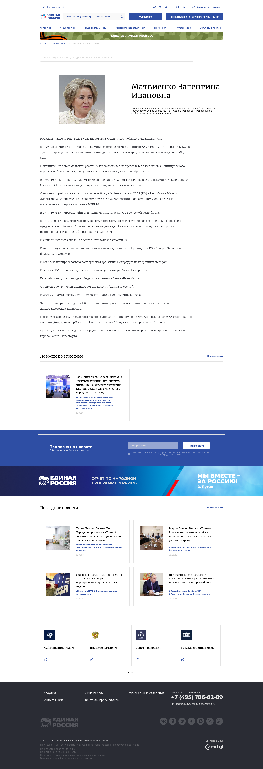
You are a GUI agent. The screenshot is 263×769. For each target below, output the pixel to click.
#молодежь (175, 550)
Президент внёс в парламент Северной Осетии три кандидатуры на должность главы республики (192, 578)
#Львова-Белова (177, 547)
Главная (44, 43)
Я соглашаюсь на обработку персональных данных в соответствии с (170, 453)
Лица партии (67, 28)
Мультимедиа (183, 28)
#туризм (185, 550)
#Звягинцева (94, 405)
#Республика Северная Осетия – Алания (189, 594)
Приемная (160, 28)
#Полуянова (95, 403)
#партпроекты (105, 397)
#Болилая (107, 403)
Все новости (215, 356)
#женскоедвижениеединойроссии (93, 400)
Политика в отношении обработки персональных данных (72, 755)
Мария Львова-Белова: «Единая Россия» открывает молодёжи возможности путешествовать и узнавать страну (190, 534)
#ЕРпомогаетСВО (84, 408)
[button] (128, 672)
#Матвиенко (91, 397)
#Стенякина (82, 405)
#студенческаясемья (111, 547)
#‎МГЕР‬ (90, 591)
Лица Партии (58, 43)
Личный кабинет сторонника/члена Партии (194, 16)
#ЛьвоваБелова (104, 545)
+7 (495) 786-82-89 (197, 697)
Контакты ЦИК (52, 700)
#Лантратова (82, 403)
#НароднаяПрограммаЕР (88, 547)
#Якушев (80, 397)
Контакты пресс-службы (102, 700)
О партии (45, 28)
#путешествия (203, 547)
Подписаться (196, 445)
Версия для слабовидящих (208, 7)
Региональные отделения (130, 28)
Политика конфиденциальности (58, 752)
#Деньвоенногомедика (105, 591)
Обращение (145, 16)
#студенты (81, 550)
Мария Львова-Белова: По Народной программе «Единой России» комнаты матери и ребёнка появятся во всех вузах (99, 534)
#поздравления (83, 594)
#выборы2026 (194, 591)
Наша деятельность (95, 28)
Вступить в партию (210, 28)
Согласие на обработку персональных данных (66, 758)
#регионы (191, 547)
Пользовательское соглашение (58, 749)
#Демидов (81, 591)
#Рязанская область (86, 545)
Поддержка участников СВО (131, 35)
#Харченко (107, 405)
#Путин (173, 591)
